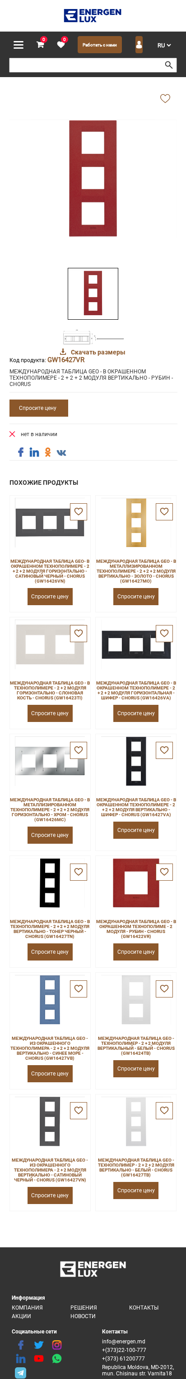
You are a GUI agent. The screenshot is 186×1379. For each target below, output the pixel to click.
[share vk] (61, 453)
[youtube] (39, 1358)
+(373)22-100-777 (124, 1350)
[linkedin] (21, 1358)
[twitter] (39, 1345)
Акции (21, 1316)
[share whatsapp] (57, 1358)
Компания (27, 1308)
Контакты (143, 1308)
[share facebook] (21, 452)
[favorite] (78, 511)
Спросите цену (37, 408)
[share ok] (48, 452)
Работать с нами (100, 44)
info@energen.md (123, 1341)
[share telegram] (21, 1372)
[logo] (93, 16)
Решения (83, 1308)
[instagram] (57, 1345)
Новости (83, 1316)
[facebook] (21, 1345)
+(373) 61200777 (123, 1359)
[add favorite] (165, 99)
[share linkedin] (34, 452)
